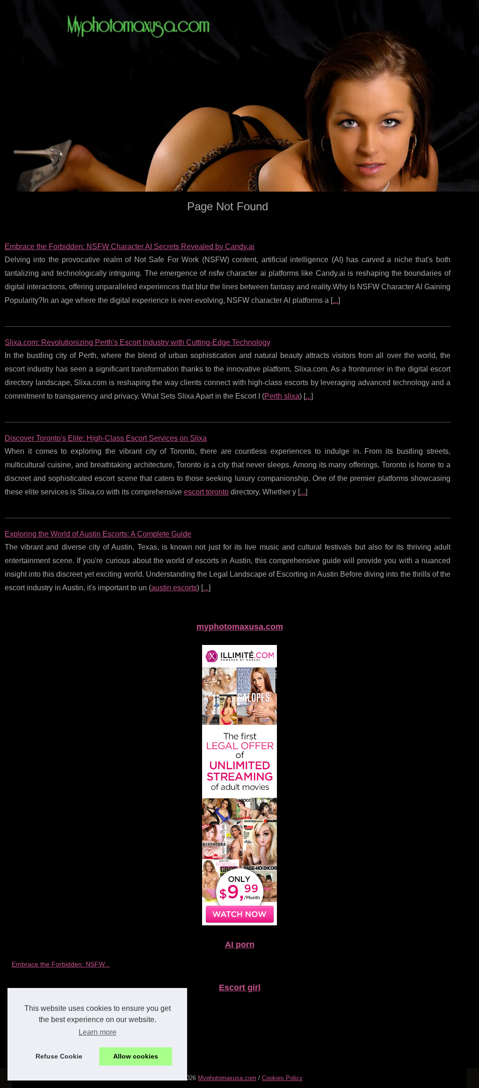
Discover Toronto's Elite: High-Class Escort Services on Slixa (106, 438)
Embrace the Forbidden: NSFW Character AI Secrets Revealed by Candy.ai (129, 247)
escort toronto (206, 492)
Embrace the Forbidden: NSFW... (61, 964)
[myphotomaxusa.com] (239, 96)
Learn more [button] (97, 1032)
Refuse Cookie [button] (59, 1056)
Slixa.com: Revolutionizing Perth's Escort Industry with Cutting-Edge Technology (137, 342)
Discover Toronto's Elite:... (50, 1027)
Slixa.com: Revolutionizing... (53, 1007)
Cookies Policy (282, 1077)
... (335, 300)
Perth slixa (281, 396)
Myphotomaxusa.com (227, 1077)
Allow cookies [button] (135, 1056)
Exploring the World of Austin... (57, 1048)
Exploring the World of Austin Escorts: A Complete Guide (98, 534)
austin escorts (174, 588)
